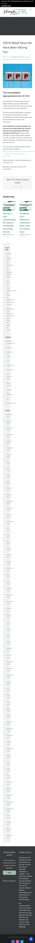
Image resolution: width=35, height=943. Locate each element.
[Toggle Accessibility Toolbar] (31, 939)
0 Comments (27, 59)
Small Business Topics (17, 59)
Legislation (9, 59)
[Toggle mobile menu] (31, 10)
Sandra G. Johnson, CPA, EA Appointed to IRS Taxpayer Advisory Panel (10, 265)
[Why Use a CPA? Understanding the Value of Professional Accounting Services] (9, 202)
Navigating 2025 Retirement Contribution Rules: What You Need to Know (25, 222)
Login (9, 873)
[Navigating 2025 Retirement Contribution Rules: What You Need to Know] (26, 202)
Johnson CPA (7, 57)
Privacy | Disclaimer (9, 881)
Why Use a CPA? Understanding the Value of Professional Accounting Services (9, 222)
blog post (22, 927)
